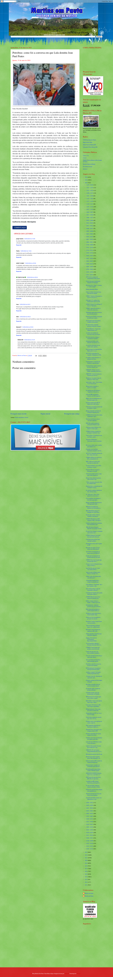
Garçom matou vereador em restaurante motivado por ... (93, 765)
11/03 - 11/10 (89, 207)
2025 (86, 180)
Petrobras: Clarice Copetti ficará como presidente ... (94, 622)
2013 (86, 879)
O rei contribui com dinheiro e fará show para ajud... (93, 499)
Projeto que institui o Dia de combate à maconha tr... (93, 515)
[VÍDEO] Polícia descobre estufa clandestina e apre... (94, 415)
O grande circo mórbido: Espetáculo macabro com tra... (94, 450)
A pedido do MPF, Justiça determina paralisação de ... (93, 782)
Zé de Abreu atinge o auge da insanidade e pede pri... (93, 589)
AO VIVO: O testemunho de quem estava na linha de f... (93, 552)
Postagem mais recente (19, 414)
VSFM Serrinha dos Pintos (89, 140)
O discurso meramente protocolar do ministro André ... (94, 407)
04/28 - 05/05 (89, 805)
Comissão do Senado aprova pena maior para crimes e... (94, 593)
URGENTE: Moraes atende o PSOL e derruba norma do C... (94, 370)
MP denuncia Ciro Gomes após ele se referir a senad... (93, 697)
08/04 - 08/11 (89, 242)
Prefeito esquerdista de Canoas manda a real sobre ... (93, 734)
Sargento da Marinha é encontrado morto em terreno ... (94, 441)
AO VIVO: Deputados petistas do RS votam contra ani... (94, 454)
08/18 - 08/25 (89, 236)
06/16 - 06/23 (89, 261)
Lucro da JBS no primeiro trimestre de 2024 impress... (93, 395)
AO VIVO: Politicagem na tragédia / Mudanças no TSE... (94, 354)
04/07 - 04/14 (89, 813)
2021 (86, 858)
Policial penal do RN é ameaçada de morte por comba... (94, 317)
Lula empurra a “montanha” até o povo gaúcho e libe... (94, 585)
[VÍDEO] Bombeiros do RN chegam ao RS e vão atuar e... (93, 519)
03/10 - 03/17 (89, 824)
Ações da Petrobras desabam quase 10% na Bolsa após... (93, 626)
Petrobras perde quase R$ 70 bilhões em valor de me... (93, 403)
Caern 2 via (86, 155)
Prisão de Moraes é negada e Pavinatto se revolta (93, 470)
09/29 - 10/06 (89, 220)
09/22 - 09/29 (89, 223)
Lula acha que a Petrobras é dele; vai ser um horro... (94, 742)
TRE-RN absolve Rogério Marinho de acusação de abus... (94, 527)
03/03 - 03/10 (89, 827)
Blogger (79, 973)
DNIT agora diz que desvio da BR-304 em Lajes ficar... (93, 778)
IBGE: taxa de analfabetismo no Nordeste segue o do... (94, 399)
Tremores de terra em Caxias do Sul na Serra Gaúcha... (93, 794)
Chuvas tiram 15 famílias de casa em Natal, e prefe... (94, 436)
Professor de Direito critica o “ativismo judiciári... (93, 419)
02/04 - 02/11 (89, 838)
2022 (86, 855)
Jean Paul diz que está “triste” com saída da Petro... (93, 568)
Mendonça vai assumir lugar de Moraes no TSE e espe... (93, 378)
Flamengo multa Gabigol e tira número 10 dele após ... (93, 428)
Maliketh (67, 973)
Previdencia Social (87, 166)
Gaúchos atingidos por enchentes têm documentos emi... (94, 523)
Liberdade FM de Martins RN (90, 147)
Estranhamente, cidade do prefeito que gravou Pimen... (93, 605)
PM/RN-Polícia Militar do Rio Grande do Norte (92, 161)
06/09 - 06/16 (89, 264)
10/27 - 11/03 (89, 209)
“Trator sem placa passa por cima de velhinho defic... (94, 482)
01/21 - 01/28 (89, 843)
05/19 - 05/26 (89, 272)
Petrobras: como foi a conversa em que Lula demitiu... (93, 664)
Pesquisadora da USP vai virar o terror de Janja (94, 713)
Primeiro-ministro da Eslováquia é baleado (94, 681)
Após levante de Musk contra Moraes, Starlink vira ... (93, 573)
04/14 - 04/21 (89, 811)
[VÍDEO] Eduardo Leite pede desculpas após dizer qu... (93, 536)
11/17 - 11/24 (89, 201)
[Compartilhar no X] (42, 356)
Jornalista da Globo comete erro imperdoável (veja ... (94, 798)
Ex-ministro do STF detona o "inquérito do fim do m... (93, 391)
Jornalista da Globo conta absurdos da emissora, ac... (93, 341)
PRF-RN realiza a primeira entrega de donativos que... (93, 424)
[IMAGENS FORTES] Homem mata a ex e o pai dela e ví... (93, 773)
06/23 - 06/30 (89, 258)
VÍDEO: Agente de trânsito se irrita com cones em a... (93, 309)
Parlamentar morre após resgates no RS (94, 544)
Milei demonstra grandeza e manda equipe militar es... (93, 610)
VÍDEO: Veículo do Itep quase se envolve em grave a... (94, 296)
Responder (18, 245)
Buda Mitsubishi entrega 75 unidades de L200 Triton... (93, 511)
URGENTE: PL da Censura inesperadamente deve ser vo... (94, 750)
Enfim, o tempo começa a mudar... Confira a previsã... (93, 601)
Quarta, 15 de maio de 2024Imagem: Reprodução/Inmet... (91, 639)
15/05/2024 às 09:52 (32, 277)
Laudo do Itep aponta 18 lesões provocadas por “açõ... (93, 746)
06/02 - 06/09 (89, 266)
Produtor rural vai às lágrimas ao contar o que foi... (94, 722)
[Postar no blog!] (41, 356)
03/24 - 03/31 (89, 819)
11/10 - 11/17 (89, 204)
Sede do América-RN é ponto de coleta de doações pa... (94, 761)
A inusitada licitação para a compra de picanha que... (92, 581)
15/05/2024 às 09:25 (24, 316)
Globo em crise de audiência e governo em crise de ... (93, 618)
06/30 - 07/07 (89, 255)
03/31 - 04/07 (89, 816)
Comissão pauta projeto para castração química (93, 540)
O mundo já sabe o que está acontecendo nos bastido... (93, 693)
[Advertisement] (94, 953)
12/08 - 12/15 (89, 193)
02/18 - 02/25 (89, 832)
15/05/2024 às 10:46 (29, 239)
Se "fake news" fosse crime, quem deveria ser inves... (92, 495)
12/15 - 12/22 (89, 190)
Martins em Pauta (89, 893)
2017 (86, 868)
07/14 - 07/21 (89, 250)
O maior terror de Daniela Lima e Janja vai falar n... (94, 564)
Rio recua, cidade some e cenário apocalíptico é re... (94, 445)
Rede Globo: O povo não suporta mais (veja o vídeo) (94, 701)
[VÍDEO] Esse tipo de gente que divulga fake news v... (94, 560)
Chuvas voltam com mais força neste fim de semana (93, 292)
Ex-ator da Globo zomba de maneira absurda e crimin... (93, 786)
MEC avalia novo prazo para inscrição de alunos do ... (93, 462)
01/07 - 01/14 (89, 849)
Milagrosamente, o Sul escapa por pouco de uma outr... (93, 709)
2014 (86, 877)
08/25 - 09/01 (89, 234)
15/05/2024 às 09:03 (27, 327)
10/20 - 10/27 (89, 212)
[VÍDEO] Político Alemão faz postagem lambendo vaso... (93, 432)
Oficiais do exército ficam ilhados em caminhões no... (94, 790)
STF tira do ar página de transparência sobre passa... (93, 277)
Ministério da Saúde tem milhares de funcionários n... (93, 507)
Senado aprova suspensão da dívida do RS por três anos (93, 556)
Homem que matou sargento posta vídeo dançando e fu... (93, 757)
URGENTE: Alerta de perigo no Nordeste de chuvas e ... (94, 374)
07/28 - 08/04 (89, 245)
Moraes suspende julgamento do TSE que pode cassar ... (94, 503)
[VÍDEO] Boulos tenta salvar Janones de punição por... (93, 597)
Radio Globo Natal (87, 142)
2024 (86, 183)
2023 (86, 852)
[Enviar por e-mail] (39, 356)
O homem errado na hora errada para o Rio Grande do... (94, 474)
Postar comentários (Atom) (21, 417)
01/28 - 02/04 (89, 841)
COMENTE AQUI (20, 227)
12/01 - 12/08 (89, 196)
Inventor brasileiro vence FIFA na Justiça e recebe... (93, 466)
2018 (86, 866)
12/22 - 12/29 (89, 187)
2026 (86, 177)
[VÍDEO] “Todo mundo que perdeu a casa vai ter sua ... (93, 648)
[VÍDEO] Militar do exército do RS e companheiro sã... (94, 458)
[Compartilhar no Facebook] (44, 356)
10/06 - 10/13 (89, 217)
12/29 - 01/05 (89, 185)
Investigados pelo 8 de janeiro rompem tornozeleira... (93, 321)
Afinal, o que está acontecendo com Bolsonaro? (93, 577)
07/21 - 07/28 (89, 247)
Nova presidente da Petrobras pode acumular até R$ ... (93, 660)
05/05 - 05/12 (89, 802)
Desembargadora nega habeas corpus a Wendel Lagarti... (93, 769)
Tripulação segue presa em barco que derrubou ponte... (94, 313)
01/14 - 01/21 (89, 846)
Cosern (84, 158)
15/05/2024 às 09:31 (24, 304)
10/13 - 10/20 (89, 215)
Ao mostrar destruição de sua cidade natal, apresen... (93, 346)
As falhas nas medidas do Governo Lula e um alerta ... (93, 333)
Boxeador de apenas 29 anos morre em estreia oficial (93, 548)
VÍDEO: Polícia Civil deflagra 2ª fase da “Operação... (94, 305)
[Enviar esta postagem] (36, 355)
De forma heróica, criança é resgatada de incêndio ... (92, 337)
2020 (86, 860)
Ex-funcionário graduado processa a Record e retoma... (93, 325)
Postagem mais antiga (71, 414)
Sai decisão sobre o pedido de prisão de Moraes (93, 689)
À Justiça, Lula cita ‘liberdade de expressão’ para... (94, 677)
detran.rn (85, 169)
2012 (86, 882)
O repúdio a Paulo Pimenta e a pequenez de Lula (93, 358)
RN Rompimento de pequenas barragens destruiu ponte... (93, 668)
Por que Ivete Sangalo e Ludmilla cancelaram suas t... (94, 532)
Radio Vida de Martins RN (89, 145)
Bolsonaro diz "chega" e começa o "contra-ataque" (94, 286)
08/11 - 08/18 (89, 239)
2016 (86, 871)
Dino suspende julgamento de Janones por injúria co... (93, 726)
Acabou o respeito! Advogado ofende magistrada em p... (93, 672)
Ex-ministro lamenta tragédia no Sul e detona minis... (94, 491)
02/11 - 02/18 (89, 835)
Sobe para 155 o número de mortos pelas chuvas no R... (93, 300)
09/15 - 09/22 (89, 226)
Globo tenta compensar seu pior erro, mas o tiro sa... (93, 718)
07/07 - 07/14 (89, 253)
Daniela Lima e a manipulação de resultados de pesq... (94, 486)
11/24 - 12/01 (89, 198)
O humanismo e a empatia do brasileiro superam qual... (93, 362)
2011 (86, 885)
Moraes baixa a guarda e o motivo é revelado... (92, 387)
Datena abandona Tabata (92, 289)
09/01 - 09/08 (89, 231)
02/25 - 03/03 (89, 830)
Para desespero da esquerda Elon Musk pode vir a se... (94, 350)
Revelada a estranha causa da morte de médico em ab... (93, 685)
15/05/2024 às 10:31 (29, 340)
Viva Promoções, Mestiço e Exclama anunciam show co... (94, 644)
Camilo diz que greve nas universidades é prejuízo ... (93, 652)
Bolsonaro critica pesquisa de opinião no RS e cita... (93, 630)
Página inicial (45, 414)
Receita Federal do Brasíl (89, 164)
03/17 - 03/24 (89, 821)
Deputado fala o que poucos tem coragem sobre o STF (94, 730)
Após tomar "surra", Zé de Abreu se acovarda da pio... (94, 382)
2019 (86, 863)
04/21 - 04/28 (89, 808)
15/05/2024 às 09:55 (30, 263)
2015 (86, 874)
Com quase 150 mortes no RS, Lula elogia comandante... (93, 705)
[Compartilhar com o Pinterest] (46, 356)
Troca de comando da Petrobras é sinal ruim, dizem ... (94, 656)
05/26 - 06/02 (89, 269)
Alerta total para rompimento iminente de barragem (93, 281)
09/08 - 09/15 (89, 228)
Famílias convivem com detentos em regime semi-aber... (94, 738)
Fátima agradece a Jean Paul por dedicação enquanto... (94, 634)
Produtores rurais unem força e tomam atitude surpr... (93, 614)
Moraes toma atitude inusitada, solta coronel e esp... (93, 478)
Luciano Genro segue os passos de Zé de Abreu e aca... (93, 366)
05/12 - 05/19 (89, 275)
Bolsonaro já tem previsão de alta (94, 754)
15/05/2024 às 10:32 (25, 251)
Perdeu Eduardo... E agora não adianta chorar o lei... (93, 329)
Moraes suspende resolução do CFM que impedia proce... (93, 411)
